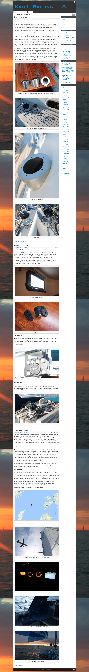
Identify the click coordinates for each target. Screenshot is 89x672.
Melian (25, 19)
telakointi (63, 81)
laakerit (73, 70)
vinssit (26, 241)
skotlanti (64, 80)
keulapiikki (66, 68)
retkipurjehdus (67, 77)
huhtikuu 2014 (66, 171)
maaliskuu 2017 (66, 116)
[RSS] (74, 2)
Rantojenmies (65, 26)
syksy (69, 79)
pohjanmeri (72, 74)
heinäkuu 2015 (66, 146)
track (68, 81)
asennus (18, 241)
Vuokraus (68, 82)
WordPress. (51, 669)
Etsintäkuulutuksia (21, 245)
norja (69, 72)
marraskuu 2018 (66, 102)
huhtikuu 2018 (66, 109)
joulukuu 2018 (66, 100)
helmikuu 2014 (66, 175)
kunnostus (66, 70)
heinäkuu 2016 (66, 126)
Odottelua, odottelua (67, 35)
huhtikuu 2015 (66, 151)
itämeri (68, 67)
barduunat (22, 241)
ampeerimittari (68, 63)
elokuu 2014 (65, 165)
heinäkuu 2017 (66, 112)
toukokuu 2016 (66, 129)
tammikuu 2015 (66, 156)
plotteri (70, 74)
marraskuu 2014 (66, 159)
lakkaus (64, 71)
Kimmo (17, 19)
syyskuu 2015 (65, 143)
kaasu (71, 67)
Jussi (64, 54)
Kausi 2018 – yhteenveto (70, 49)
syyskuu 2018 (65, 105)
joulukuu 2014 (66, 158)
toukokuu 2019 (66, 97)
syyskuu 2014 (65, 163)
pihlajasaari (63, 74)
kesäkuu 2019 (66, 95)
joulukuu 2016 (66, 117)
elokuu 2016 (65, 124)
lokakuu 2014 (65, 161)
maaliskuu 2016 (66, 132)
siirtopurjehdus (20, 665)
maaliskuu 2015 (66, 153)
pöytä (63, 75)
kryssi (73, 68)
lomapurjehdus (71, 71)
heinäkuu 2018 (66, 107)
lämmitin (63, 72)
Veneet (30, 12)
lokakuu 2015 (65, 141)
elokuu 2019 (65, 92)
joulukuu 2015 (66, 138)
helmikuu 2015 (66, 154)
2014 (62, 63)
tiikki (65, 81)
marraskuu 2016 (66, 119)
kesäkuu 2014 (66, 168)
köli (71, 70)
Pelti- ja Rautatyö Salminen (30, 51)
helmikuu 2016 (66, 134)
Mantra (47, 669)
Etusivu (16, 12)
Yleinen (25, 247)
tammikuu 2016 (66, 136)
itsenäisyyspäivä (64, 67)
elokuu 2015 (65, 144)
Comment (56, 247)
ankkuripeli (65, 64)
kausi (63, 68)
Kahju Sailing (23, 12)
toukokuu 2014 (66, 170)
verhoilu (64, 82)
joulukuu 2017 (66, 111)
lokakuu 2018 (65, 104)
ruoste (73, 77)
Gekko (64, 19)
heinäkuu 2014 (66, 166)
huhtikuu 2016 (66, 131)
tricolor (70, 81)
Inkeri (64, 22)
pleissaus (66, 74)
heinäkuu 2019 (66, 94)
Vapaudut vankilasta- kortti (68, 37)
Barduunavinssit (20, 17)
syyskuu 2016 (65, 122)
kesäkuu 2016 (66, 127)
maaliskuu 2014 (66, 173)
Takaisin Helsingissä (22, 430)
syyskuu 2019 (65, 90)
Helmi (64, 21)
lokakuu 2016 (65, 121)
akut (64, 63)
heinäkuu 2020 (66, 87)
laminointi (67, 71)
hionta (69, 66)
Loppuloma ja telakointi (67, 39)
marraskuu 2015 (66, 139)
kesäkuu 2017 (66, 114)
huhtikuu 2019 (66, 99)
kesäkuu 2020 (66, 89)
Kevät (70, 68)
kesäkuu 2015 (66, 148)
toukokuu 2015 (66, 149)
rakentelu (68, 75)
